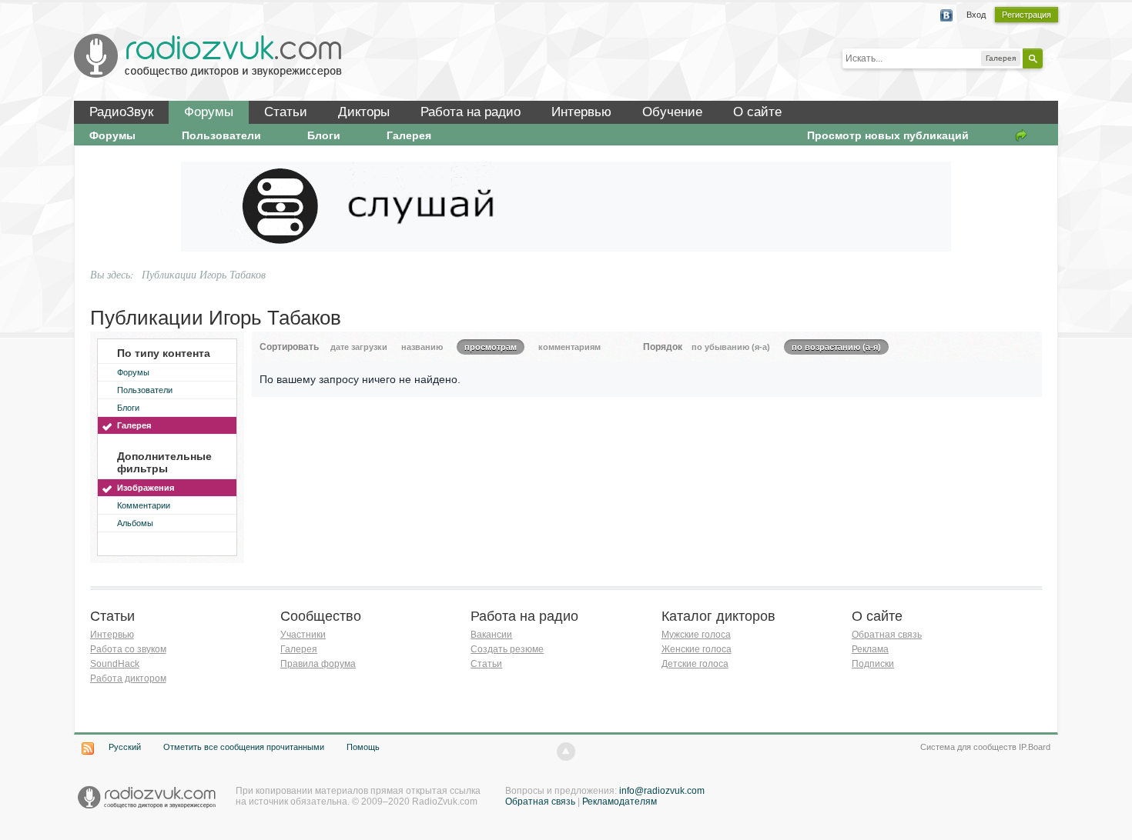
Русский (125, 747)
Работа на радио (470, 112)
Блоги (323, 135)
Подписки (873, 663)
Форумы (208, 112)
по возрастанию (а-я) (836, 347)
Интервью (581, 112)
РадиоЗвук (121, 112)
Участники (303, 634)
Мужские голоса (696, 634)
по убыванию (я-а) (731, 347)
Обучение (672, 112)
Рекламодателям (619, 801)
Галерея (409, 135)
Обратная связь (887, 634)
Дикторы (364, 112)
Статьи (285, 112)
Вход (976, 14)
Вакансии (491, 634)
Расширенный (1052, 58)
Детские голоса (694, 663)
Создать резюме (507, 649)
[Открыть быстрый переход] (1021, 135)
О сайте (757, 112)
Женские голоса (696, 649)
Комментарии (143, 505)
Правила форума (318, 663)
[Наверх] (566, 751)
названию (422, 347)
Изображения (145, 487)
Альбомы (135, 523)
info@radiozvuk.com (662, 790)
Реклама (870, 649)
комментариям (569, 347)
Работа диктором (128, 678)
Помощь (363, 747)
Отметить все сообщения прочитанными (243, 747)
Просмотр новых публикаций (888, 135)
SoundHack (114, 663)
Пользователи (221, 135)
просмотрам (490, 347)
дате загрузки (358, 347)
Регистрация (1026, 14)
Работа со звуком (128, 649)
